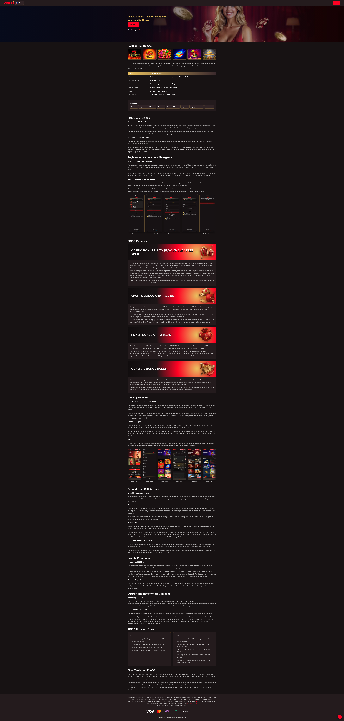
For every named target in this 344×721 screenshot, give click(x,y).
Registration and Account (147, 107)
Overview (134, 107)
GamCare (198, 701)
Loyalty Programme (196, 107)
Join (336, 3)
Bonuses (161, 107)
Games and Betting (173, 107)
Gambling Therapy (192, 703)
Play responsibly (144, 30)
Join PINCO (133, 24)
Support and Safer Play (213, 107)
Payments (185, 107)
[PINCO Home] (9, 3)
